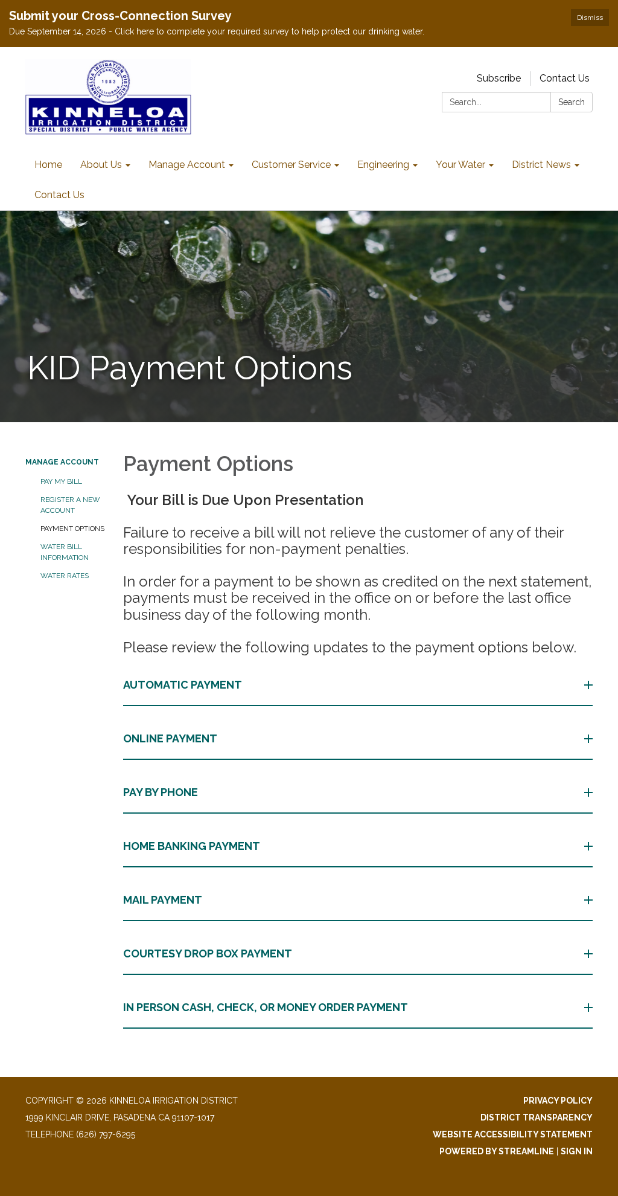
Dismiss (590, 17)
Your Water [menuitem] (460, 164)
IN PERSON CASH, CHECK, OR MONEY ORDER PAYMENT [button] (265, 1007)
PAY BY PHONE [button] (160, 792)
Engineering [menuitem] (383, 164)
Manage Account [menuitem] (186, 164)
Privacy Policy (558, 1100)
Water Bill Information (64, 552)
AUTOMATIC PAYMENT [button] (182, 684)
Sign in (577, 1151)
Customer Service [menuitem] (291, 164)
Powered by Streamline (496, 1151)
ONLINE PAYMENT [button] (170, 738)
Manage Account (62, 462)
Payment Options (72, 528)
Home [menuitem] (48, 164)
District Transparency (536, 1117)
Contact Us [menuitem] (59, 195)
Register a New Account (70, 505)
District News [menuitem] (541, 164)
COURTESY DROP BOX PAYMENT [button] (207, 953)
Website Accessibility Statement (513, 1134)
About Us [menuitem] (101, 164)
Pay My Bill (61, 481)
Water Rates (64, 575)
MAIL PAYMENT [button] (162, 899)
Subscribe (499, 78)
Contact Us (565, 78)
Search (571, 102)
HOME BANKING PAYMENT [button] (191, 846)
